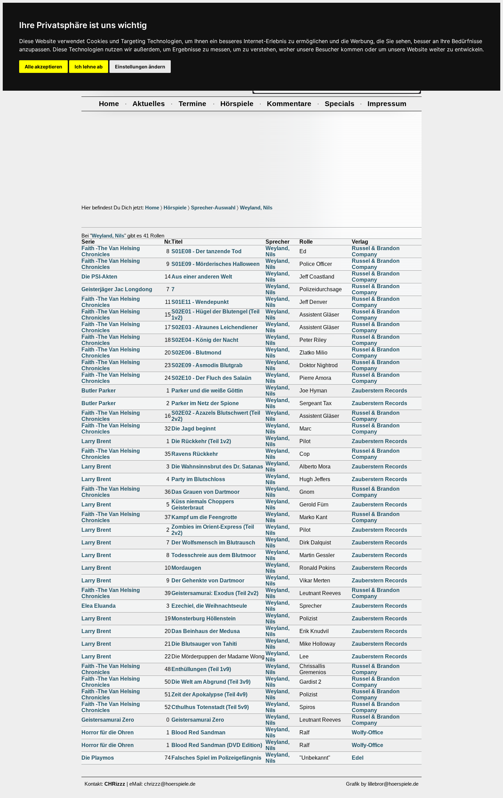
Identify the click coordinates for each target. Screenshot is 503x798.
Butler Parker (98, 391)
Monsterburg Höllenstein (203, 618)
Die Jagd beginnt (193, 429)
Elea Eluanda (98, 606)
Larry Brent (96, 441)
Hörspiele (175, 207)
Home (152, 207)
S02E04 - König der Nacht (204, 340)
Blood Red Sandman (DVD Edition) (216, 745)
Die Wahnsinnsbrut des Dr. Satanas (217, 466)
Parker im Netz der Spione (205, 403)
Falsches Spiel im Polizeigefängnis (216, 758)
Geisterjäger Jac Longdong (116, 289)
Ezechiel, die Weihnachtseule (209, 606)
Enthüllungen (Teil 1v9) (201, 669)
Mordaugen (186, 568)
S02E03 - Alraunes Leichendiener (214, 327)
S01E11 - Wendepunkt (200, 302)
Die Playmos (97, 758)
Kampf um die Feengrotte (204, 517)
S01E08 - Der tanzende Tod (206, 251)
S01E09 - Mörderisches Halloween (215, 264)
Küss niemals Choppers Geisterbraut (202, 505)
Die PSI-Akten (99, 277)
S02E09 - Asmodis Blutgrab (207, 365)
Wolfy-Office (367, 732)
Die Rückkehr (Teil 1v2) (201, 441)
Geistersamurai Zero (107, 720)
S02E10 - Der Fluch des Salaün (211, 378)
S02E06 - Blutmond (196, 353)
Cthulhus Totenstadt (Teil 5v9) (210, 707)
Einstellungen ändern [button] (140, 66)
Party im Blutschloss (198, 479)
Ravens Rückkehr (194, 454)
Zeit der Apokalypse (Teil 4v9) (209, 694)
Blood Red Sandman (198, 732)
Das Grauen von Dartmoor (205, 492)
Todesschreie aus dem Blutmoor (213, 555)
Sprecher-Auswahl (213, 207)
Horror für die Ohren (107, 732)
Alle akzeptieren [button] (43, 66)
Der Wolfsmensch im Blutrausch (213, 542)
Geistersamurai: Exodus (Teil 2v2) (214, 593)
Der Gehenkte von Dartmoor (207, 580)
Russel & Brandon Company (376, 251)
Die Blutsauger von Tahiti (204, 644)
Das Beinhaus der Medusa (205, 631)
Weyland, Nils (256, 207)
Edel (357, 758)
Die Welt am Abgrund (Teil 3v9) (210, 682)
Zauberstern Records (379, 391)
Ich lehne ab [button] (89, 66)
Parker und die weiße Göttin (207, 391)
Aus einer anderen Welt (201, 277)
